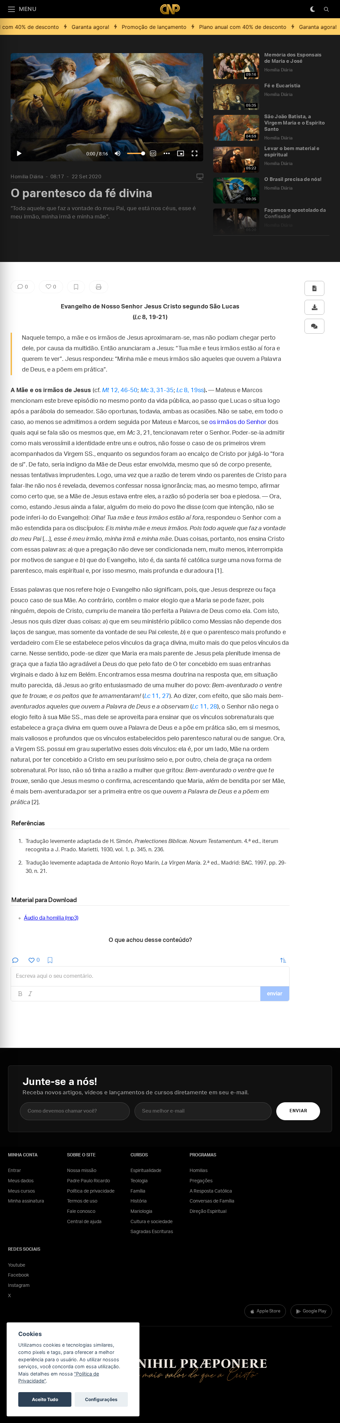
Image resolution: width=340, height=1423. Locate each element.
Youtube (16, 1265)
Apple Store (268, 1311)
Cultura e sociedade (151, 1221)
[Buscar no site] (326, 9)
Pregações (201, 1181)
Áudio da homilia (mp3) (51, 918)
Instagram (19, 1285)
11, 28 (204, 707)
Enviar (298, 1111)
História (138, 1201)
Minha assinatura (26, 1201)
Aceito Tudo (45, 1399)
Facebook (18, 1275)
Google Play (314, 1311)
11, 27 (156, 696)
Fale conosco (81, 1211)
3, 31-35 (157, 390)
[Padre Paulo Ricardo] (170, 9)
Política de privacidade (91, 1191)
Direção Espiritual (208, 1211)
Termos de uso (82, 1201)
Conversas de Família (212, 1201)
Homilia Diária (27, 176)
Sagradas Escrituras (151, 1231)
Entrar (14, 1170)
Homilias (199, 1170)
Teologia (139, 1181)
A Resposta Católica (211, 1191)
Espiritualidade (145, 1170)
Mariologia (141, 1211)
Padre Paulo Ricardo (88, 1181)
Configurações (101, 1399)
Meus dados (21, 1181)
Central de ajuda (84, 1221)
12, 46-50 (119, 390)
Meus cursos (21, 1191)
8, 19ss (190, 390)
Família (137, 1191)
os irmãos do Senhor (238, 422)
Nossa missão (81, 1170)
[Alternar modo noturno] (312, 9)
